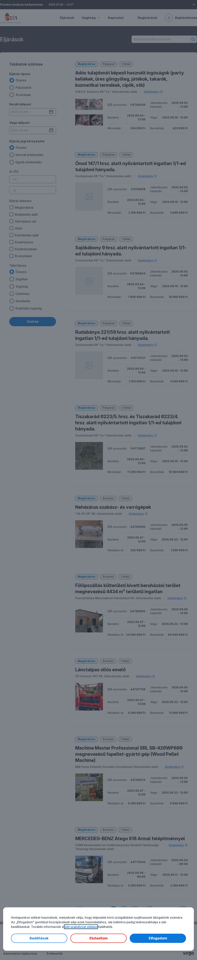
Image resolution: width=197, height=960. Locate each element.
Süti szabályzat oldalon (81, 927)
